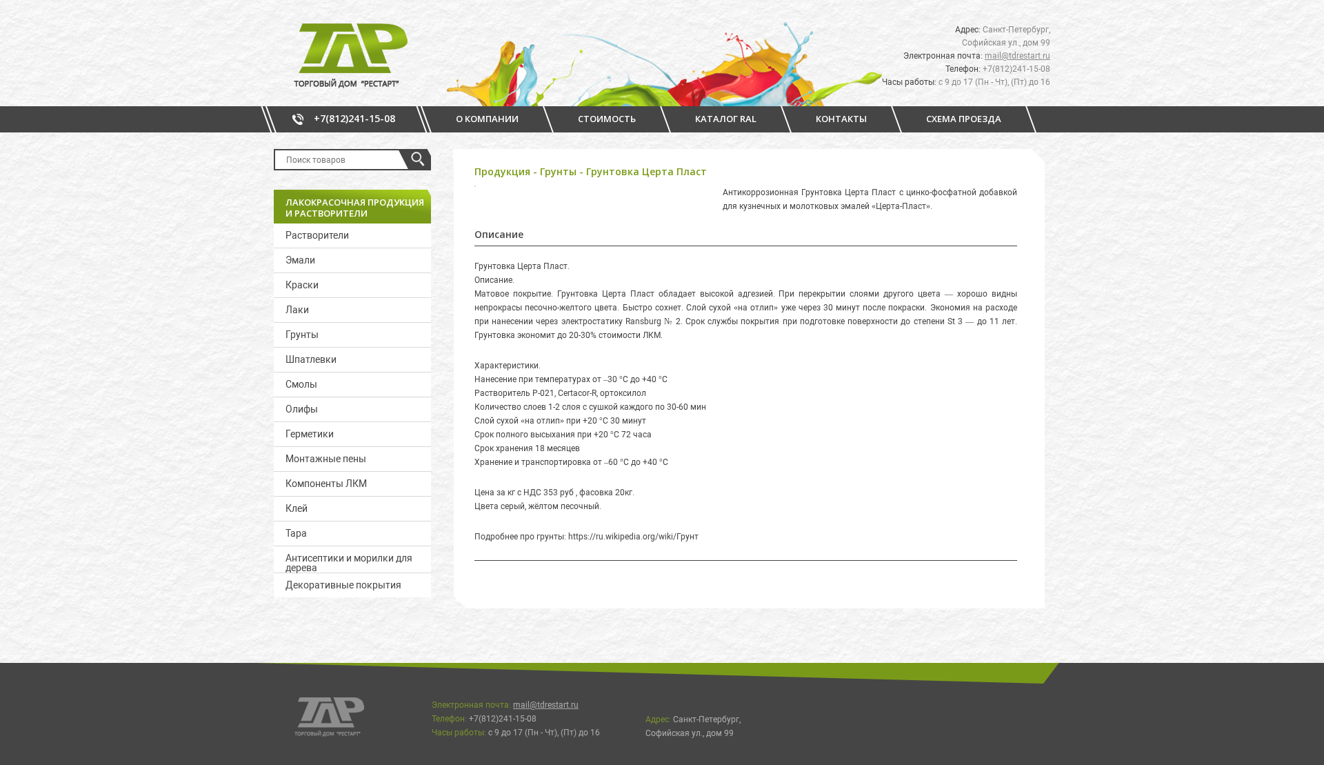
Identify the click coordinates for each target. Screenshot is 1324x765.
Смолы (301, 384)
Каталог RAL (725, 118)
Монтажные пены (325, 458)
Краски (302, 284)
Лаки (297, 309)
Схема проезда (963, 118)
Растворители (317, 235)
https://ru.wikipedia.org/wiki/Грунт (633, 537)
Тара (296, 533)
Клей (296, 508)
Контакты (841, 118)
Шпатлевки (311, 359)
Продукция (502, 171)
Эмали (300, 260)
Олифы (301, 409)
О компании (487, 118)
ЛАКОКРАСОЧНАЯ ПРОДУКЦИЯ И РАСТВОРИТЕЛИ (354, 207)
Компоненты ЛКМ (326, 483)
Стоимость (607, 118)
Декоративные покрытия (343, 584)
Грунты (302, 334)
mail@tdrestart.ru (1017, 56)
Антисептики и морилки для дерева (348, 563)
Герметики (309, 433)
